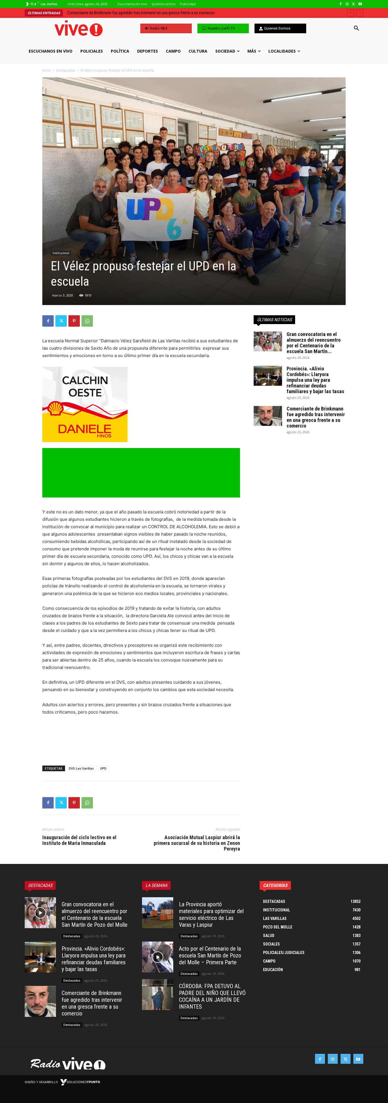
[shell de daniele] (141, 404)
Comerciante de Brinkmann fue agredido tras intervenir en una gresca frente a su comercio (316, 417)
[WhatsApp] (87, 321)
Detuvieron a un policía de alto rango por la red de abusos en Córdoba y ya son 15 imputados (142, 12)
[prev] (350, 12)
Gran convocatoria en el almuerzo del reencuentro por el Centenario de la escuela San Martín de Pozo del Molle (95, 914)
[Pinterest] (74, 321)
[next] (359, 12)
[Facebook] (340, 4)
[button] (356, 28)
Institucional (61, 253)
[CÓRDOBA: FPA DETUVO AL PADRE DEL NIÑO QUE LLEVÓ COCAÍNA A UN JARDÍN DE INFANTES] (157, 994)
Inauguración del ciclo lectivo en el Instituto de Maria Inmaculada (79, 840)
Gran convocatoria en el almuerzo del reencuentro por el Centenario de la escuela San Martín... (314, 342)
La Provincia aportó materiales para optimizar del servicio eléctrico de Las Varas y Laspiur (211, 914)
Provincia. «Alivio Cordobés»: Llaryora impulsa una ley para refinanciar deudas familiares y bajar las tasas (315, 380)
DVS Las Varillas (81, 768)
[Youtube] (360, 4)
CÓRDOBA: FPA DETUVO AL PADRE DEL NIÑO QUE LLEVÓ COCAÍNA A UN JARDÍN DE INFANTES (212, 996)
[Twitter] (353, 4)
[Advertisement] (141, 746)
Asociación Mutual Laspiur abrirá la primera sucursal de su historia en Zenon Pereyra (197, 843)
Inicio (46, 70)
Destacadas (65, 70)
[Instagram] (347, 4)
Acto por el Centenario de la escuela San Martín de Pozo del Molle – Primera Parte (210, 955)
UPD (103, 768)
